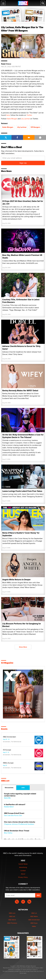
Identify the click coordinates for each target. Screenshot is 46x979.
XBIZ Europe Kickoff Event (14, 813)
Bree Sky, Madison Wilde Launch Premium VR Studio (22, 256)
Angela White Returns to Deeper (16, 579)
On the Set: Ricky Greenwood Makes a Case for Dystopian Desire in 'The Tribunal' (22, 436)
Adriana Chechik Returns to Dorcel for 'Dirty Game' (21, 347)
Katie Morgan (12, 118)
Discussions (9, 787)
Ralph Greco (6, 64)
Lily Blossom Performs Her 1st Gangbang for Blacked (21, 625)
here (8, 115)
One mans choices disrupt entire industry (19, 822)
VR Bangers (35, 127)
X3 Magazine (7, 663)
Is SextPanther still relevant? (14, 805)
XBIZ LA (34, 913)
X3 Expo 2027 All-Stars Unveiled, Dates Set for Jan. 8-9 (22, 202)
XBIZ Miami (34, 916)
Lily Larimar (25, 118)
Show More (23, 647)
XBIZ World (12, 920)
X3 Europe (7, 750)
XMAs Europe (8, 763)
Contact (23, 870)
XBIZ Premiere (12, 923)
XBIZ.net (5, 780)
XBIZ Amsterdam (9, 737)
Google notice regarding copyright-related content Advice (20, 795)
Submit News (23, 864)
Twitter (29, 115)
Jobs (23, 787)
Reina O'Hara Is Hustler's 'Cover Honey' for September (20, 534)
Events (4, 729)
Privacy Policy (23, 877)
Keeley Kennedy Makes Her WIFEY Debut (20, 390)
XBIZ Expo (34, 923)
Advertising (23, 867)
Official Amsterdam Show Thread (16, 831)
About (23, 874)
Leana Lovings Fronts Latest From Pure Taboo (22, 491)
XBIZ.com (12, 913)
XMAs (34, 926)
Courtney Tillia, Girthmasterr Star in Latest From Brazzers (20, 301)
